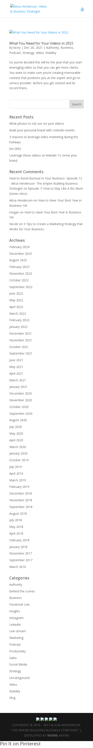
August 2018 (18, 513)
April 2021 (16, 373)
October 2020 (19, 407)
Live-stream (17, 631)
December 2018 (20, 493)
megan (14, 212)
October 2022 (19, 280)
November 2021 (20, 340)
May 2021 (16, 367)
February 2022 (19, 320)
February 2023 (19, 267)
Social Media (18, 664)
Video (40, 53)
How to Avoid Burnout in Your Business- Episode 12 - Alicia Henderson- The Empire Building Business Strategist (45, 183)
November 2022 (20, 273)
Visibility (50, 53)
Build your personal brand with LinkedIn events (42, 130)
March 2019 (17, 480)
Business (67, 47)
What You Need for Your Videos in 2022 (41, 43)
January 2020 (18, 453)
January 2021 (18, 387)
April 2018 (16, 533)
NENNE (52, 735)
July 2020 (15, 427)
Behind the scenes (22, 591)
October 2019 (19, 460)
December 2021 (20, 333)
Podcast (15, 53)
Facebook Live (19, 604)
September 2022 (20, 287)
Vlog (12, 698)
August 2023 (18, 260)
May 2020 (16, 433)
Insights (14, 611)
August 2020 (18, 420)
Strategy (28, 53)
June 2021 (16, 360)
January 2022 (18, 327)
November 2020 (20, 400)
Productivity (17, 651)
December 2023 (20, 253)
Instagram (16, 618)
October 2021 (19, 347)
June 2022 (16, 293)
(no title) (15, 149)
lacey (17, 47)
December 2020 (20, 393)
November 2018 (20, 500)
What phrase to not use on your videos (36, 123)
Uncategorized (19, 678)
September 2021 (20, 353)
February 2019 (19, 487)
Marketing (16, 638)
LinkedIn (15, 624)
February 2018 (19, 540)
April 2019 (16, 473)
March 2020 (17, 447)
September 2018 (20, 507)
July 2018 (15, 520)
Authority (52, 47)
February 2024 (19, 247)
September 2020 (20, 413)
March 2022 (17, 313)
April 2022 (16, 307)
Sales (13, 658)
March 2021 (17, 380)
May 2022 (16, 300)
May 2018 (16, 527)
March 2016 (17, 567)
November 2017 (20, 553)
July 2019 (15, 467)
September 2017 (20, 560)
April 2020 (16, 440)
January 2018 (18, 547)
